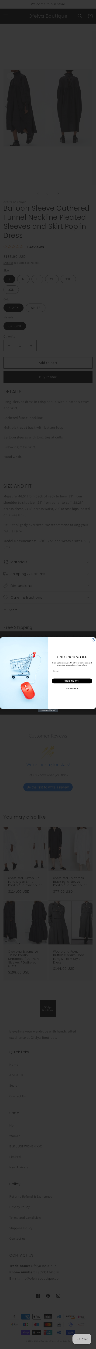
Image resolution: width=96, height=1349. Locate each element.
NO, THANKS (72, 688)
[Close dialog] (93, 639)
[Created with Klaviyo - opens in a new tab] (48, 710)
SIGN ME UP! (72, 681)
